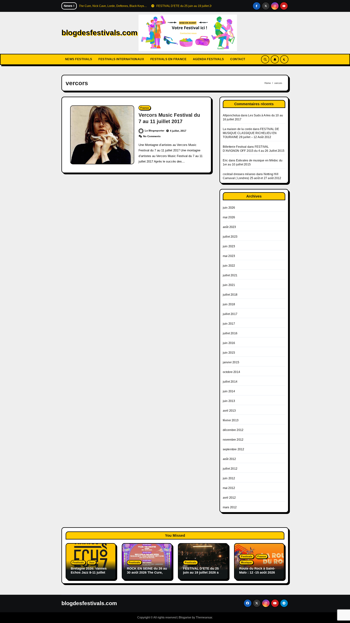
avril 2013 (229, 410)
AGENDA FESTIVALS (208, 59)
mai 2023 (229, 256)
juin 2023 (229, 246)
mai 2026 (229, 217)
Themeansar (204, 617)
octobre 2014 (231, 372)
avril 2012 (229, 497)
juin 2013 (229, 401)
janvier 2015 (231, 362)
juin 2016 (229, 343)
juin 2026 (229, 207)
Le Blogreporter (154, 130)
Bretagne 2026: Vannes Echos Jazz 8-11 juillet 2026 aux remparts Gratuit (89, 574)
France (144, 107)
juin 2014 (229, 391)
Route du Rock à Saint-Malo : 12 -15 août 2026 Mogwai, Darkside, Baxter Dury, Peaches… (259, 574)
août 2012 (229, 459)
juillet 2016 (230, 333)
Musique (246, 562)
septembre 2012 (233, 449)
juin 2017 (229, 323)
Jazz (91, 562)
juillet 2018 (230, 294)
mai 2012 (229, 488)
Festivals (78, 562)
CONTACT (237, 59)
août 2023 (229, 227)
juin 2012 (229, 478)
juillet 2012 (230, 468)
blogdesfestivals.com (99, 32)
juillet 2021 (230, 275)
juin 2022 (229, 265)
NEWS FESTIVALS (78, 59)
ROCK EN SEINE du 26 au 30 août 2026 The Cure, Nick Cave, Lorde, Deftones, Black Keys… (147, 574)
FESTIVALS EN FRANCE (167, 59)
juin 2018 (229, 304)
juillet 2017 (230, 314)
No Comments (152, 136)
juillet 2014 (230, 381)
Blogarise (185, 617)
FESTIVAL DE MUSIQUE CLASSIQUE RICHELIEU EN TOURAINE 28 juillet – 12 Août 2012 (251, 133)
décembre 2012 (233, 430)
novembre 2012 (233, 439)
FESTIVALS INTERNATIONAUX (121, 59)
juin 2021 (229, 285)
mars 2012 (230, 507)
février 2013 (230, 420)
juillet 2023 (230, 236)
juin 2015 (229, 352)
